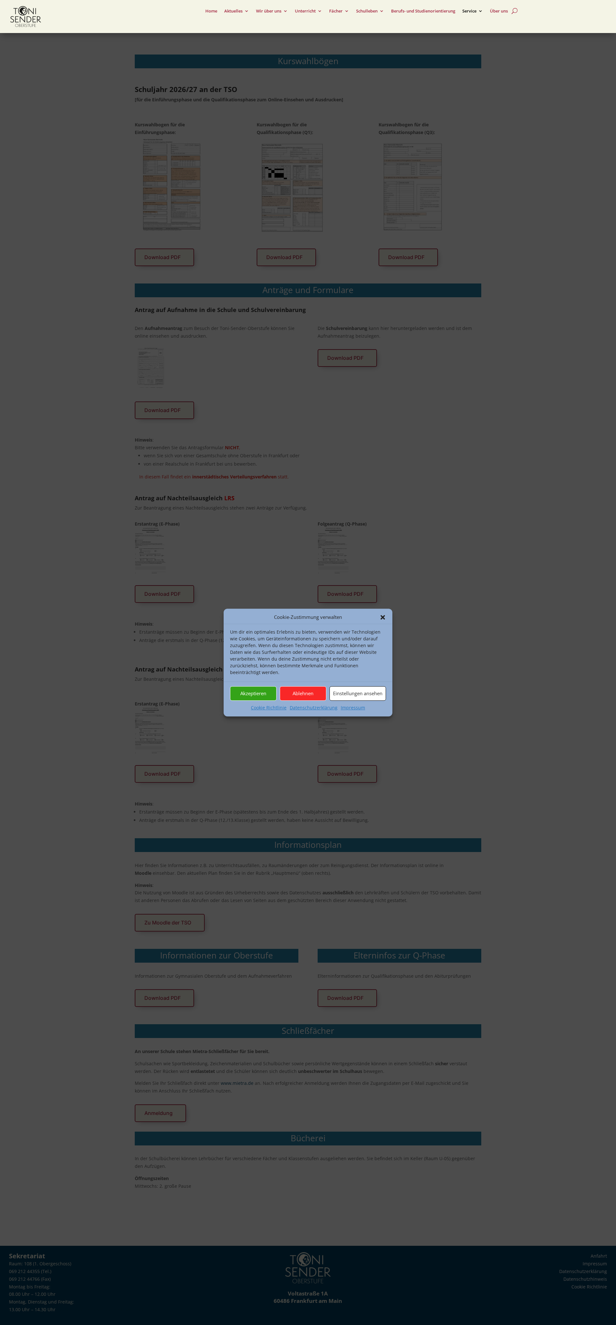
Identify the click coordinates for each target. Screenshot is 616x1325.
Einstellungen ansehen (357, 693)
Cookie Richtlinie (269, 708)
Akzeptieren (253, 693)
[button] (383, 617)
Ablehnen (303, 693)
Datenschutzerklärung (314, 708)
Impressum (353, 708)
